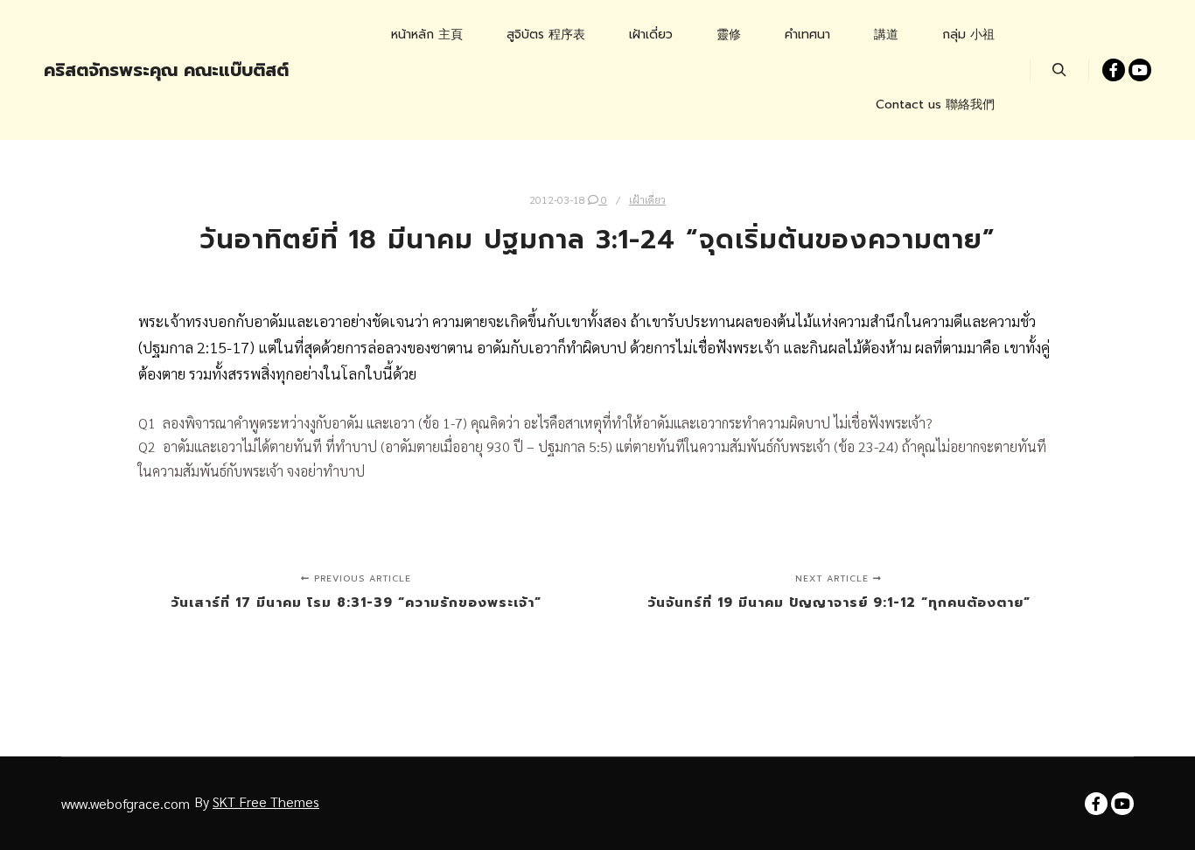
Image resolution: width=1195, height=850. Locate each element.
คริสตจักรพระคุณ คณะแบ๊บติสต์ (131, 70)
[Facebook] (1113, 70)
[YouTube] (1140, 70)
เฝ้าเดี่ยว (647, 199)
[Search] (1059, 70)
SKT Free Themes (266, 801)
